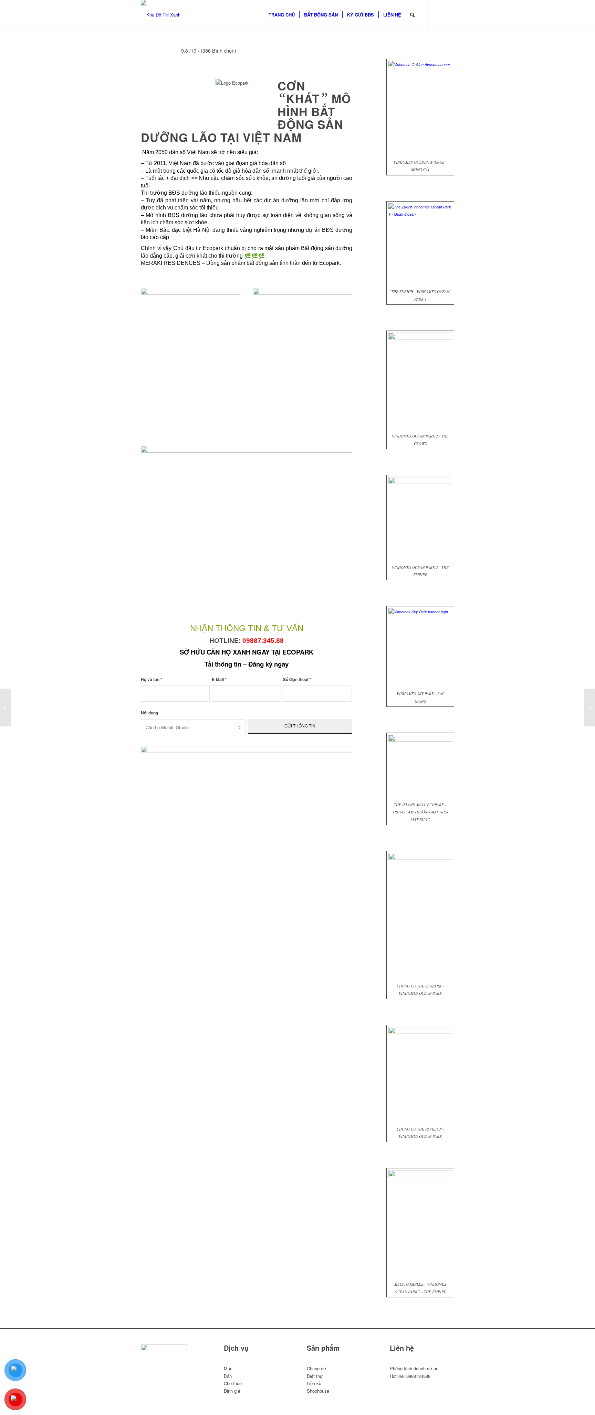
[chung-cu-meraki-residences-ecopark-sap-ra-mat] (246, 450)
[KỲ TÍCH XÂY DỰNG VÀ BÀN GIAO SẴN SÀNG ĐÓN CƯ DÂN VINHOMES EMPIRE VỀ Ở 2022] (589, 707)
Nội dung (149, 713)
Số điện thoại (297, 679)
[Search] (412, 15)
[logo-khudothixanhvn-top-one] (160, 15)
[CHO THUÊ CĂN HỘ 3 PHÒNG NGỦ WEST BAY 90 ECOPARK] (5, 707)
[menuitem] (281, 15)
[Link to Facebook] (439, 14)
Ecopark (329, 263)
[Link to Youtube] (449, 14)
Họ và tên (151, 679)
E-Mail (219, 679)
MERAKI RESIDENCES (170, 263)
